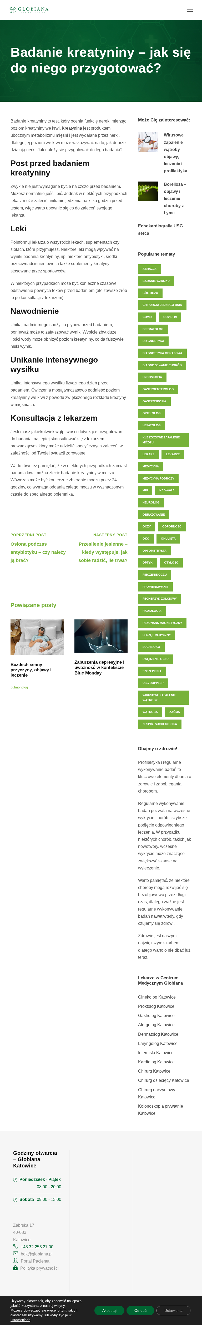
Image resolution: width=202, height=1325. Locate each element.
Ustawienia (173, 1310)
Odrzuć (140, 1310)
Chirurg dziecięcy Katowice (163, 1080)
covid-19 (170, 317)
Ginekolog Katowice (157, 997)
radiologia (152, 610)
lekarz (148, 454)
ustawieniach (20, 1320)
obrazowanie (154, 514)
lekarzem (95, 439)
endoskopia (152, 377)
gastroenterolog (158, 389)
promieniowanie (155, 586)
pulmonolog (19, 687)
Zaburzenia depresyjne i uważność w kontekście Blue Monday (99, 668)
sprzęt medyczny (157, 635)
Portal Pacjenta (35, 1261)
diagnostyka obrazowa (162, 353)
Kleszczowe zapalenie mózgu (161, 440)
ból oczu (150, 293)
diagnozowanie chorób (162, 365)
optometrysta (154, 550)
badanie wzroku (156, 280)
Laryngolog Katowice (158, 1043)
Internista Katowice (156, 1052)
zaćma (174, 711)
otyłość (171, 562)
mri (145, 490)
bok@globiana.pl (37, 1254)
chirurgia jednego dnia (162, 304)
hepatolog (152, 425)
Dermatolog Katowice (158, 1034)
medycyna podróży (158, 478)
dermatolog (153, 329)
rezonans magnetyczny (162, 622)
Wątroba (150, 711)
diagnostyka (153, 341)
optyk (148, 562)
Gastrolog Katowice (156, 1015)
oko (146, 538)
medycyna (151, 466)
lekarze (173, 454)
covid (147, 317)
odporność (171, 526)
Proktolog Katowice (156, 1006)
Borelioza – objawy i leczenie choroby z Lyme (175, 198)
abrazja (149, 268)
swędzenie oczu (156, 659)
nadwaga (167, 490)
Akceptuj (109, 1310)
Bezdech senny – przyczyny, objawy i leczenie (31, 670)
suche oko (151, 646)
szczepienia (152, 671)
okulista (168, 538)
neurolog (151, 502)
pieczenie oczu (155, 574)
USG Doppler (153, 682)
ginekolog (152, 413)
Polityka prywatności (39, 1268)
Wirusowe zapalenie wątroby (159, 697)
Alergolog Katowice (156, 1025)
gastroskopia (154, 401)
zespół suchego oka (160, 724)
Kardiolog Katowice (156, 1062)
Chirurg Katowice (154, 1071)
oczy (147, 526)
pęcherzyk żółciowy (160, 598)
